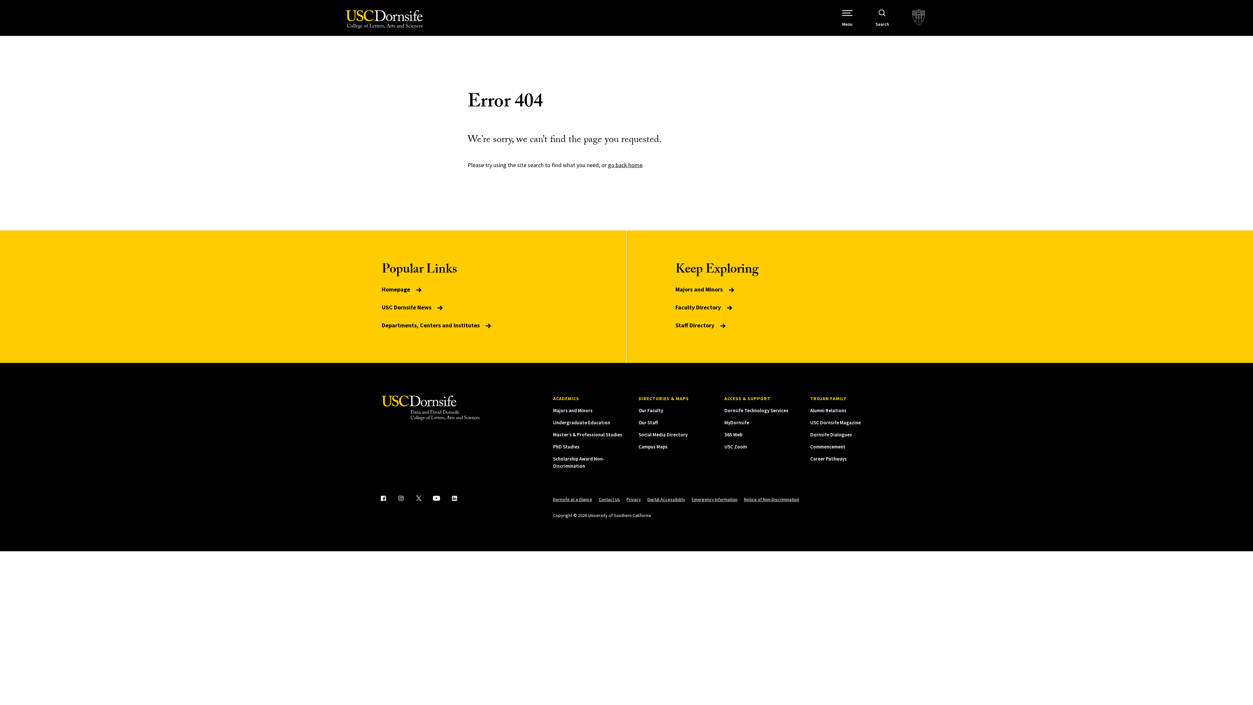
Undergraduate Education (581, 422)
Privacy (633, 499)
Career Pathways (828, 459)
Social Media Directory (663, 434)
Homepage (396, 289)
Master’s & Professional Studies (587, 434)
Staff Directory (695, 325)
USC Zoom (735, 447)
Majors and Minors (699, 289)
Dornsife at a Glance (572, 499)
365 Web (733, 434)
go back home (625, 165)
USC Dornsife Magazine (835, 422)
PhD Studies (566, 447)
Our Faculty (651, 410)
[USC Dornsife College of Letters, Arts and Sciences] (384, 19)
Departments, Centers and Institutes (431, 325)
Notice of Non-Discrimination (771, 499)
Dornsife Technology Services (756, 410)
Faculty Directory (698, 307)
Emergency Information (714, 499)
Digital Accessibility (666, 499)
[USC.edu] (918, 18)
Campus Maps (653, 447)
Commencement (827, 447)
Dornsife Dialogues (831, 434)
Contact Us (609, 499)
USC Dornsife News (407, 307)
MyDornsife (736, 422)
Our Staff (648, 422)
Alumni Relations (828, 410)
